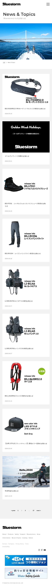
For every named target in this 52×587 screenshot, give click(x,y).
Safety (17, 534)
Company (11, 543)
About (4, 534)
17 (33, 510)
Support (22, 534)
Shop (38, 534)
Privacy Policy (20, 543)
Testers (31, 538)
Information (6, 538)
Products (11, 534)
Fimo (26, 543)
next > (39, 510)
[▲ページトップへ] (47, 582)
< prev (13, 510)
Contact (4, 543)
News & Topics (16, 538)
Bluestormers (31, 534)
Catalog (24, 538)
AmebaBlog (6, 546)
